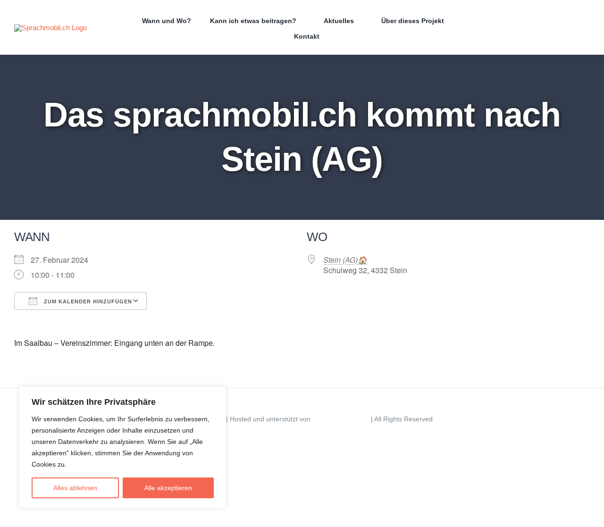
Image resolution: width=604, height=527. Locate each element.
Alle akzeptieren (168, 488)
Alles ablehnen (75, 488)
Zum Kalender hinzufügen (87, 301)
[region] (122, 447)
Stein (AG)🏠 (345, 259)
